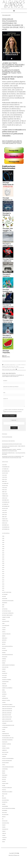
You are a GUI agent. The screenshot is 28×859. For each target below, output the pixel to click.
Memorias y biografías (7, 739)
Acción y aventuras (6, 592)
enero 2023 (4, 498)
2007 (3, 561)
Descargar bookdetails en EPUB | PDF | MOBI (12, 444)
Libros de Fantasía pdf (7, 708)
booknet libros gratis (7, 615)
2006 (3, 559)
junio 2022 (4, 512)
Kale (18, 853)
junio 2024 (4, 477)
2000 (3, 548)
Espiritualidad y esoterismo (8, 665)
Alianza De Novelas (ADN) (7, 600)
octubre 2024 (5, 468)
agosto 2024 (5, 473)
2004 (3, 554)
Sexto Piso (4, 812)
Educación (4, 656)
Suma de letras (5, 822)
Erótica (4, 660)
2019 (3, 586)
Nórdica (4, 756)
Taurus (3, 825)
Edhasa (3, 652)
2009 (3, 565)
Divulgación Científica (7, 646)
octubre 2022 (5, 504)
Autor (6, 355)
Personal (4, 777)
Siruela (3, 816)
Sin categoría (5, 814)
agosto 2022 (5, 508)
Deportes (4, 640)
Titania (3, 835)
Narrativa (4, 750)
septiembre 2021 (5, 529)
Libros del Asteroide (6, 712)
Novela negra (5, 762)
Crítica (3, 631)
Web (4, 392)
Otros (3, 764)
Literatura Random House (8, 725)
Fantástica (4, 673)
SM (2, 818)
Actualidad (4, 594)
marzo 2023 (4, 493)
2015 (3, 577)
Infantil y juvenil (6, 700)
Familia (3, 671)
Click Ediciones (5, 625)
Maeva (3, 731)
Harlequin (4, 685)
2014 (3, 575)
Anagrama (4, 602)
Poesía (3, 785)
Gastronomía (5, 681)
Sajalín (3, 804)
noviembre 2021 (5, 527)
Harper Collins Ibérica (7, 687)
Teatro (3, 827)
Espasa (3, 662)
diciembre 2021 (5, 525)
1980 (3, 536)
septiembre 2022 (5, 506)
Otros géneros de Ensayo (8, 766)
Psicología (4, 793)
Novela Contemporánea (7, 758)
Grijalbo (4, 683)
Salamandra (5, 806)
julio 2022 (4, 510)
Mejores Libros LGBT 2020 (7, 737)
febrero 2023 (5, 495)
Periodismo (4, 775)
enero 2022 (4, 522)
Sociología (4, 820)
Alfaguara (4, 598)
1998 (3, 546)
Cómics (3, 629)
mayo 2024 (4, 479)
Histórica (4, 694)
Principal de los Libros (7, 791)
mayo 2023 (4, 489)
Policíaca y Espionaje (7, 787)
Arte (3, 606)
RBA (3, 795)
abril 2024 (4, 481)
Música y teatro (5, 748)
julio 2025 (4, 464)
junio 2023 (4, 487)
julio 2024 (4, 475)
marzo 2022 (4, 518)
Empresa (4, 658)
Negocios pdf (5, 752)
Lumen (3, 729)
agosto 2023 (5, 485)
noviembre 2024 (5, 466)
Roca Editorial (5, 800)
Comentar (5, 398)
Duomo (4, 648)
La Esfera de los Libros (7, 704)
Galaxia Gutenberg (6, 679)
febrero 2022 (5, 520)
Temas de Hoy (5, 829)
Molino (4, 746)
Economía (4, 650)
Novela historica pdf (7, 760)
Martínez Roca (5, 733)
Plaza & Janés (5, 783)
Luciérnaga (4, 727)
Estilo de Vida (5, 667)
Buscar (14, 427)
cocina (3, 627)
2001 (3, 550)
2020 (3, 588)
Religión (4, 798)
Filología (4, 675)
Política (8, 356)
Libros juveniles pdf (6, 719)
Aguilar (4, 596)
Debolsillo (4, 638)
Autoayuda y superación (7, 613)
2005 (3, 557)
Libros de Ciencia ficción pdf (8, 706)
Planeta (4, 781)
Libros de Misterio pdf (7, 710)
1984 (3, 540)
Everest (4, 669)
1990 (3, 542)
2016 (3, 579)
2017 (3, 581)
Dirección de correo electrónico (10, 386)
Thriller (4, 833)
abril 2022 (4, 516)
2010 (3, 567)
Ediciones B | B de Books (7, 654)
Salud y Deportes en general (8, 808)
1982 (3, 538)
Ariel (3, 604)
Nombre (5, 380)
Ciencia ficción (5, 621)
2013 (3, 573)
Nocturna (4, 754)
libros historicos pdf (7, 717)
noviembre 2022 (5, 502)
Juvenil (4, 702)
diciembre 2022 (5, 500)
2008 (3, 563)
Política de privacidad (7, 437)
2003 (3, 552)
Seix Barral (4, 810)
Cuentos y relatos (6, 633)
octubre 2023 (5, 483)
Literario (4, 723)
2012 (3, 571)
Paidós (3, 771)
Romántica (4, 802)
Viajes (3, 841)
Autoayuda (4, 608)
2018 (3, 584)
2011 (3, 569)
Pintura (4, 779)
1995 (3, 544)
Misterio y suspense (6, 743)
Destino (4, 642)
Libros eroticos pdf (6, 714)
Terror (3, 831)
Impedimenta (5, 698)
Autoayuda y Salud (6, 611)
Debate (3, 635)
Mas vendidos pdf (6, 735)
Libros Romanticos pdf (7, 721)
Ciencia (3, 619)
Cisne (3, 623)
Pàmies (3, 773)
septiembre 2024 (5, 471)
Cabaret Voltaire (6, 617)
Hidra (3, 690)
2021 (3, 590)
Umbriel (4, 839)
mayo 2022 (4, 514)
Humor (3, 696)
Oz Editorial (5, 768)
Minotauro (4, 741)
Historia (4, 692)
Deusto (3, 644)
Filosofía (4, 677)
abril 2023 (4, 491)
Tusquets (4, 837)
